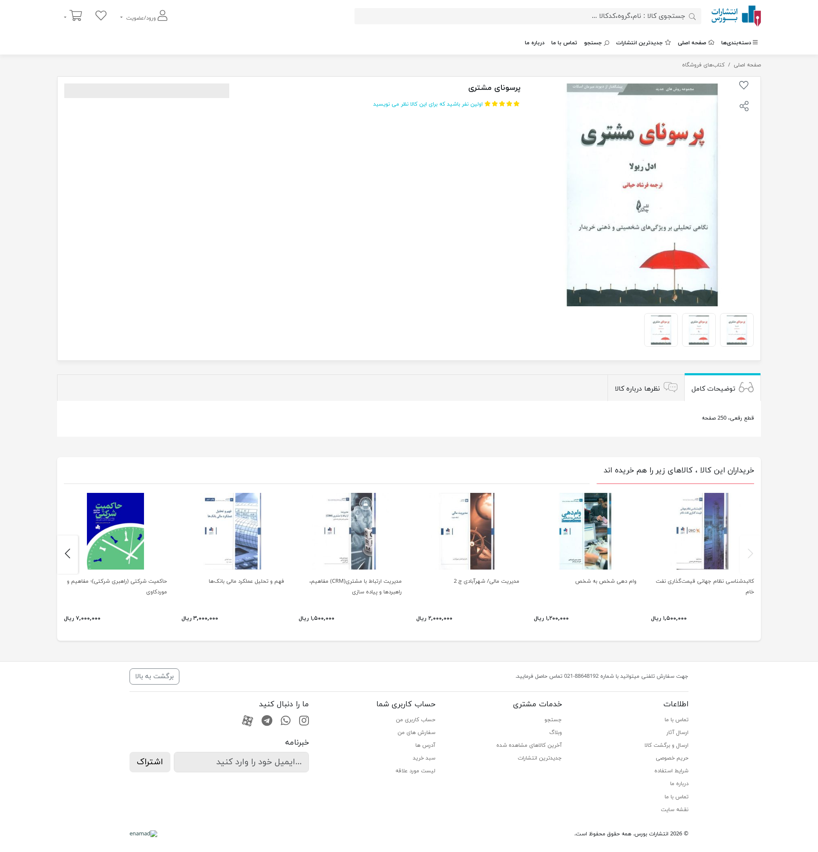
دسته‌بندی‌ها (736, 43)
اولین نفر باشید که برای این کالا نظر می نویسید (428, 104)
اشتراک (150, 762)
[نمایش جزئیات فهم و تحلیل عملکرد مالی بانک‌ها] (233, 531)
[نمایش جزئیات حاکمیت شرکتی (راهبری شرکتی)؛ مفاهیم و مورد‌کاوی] (115, 531)
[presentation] (750, 554)
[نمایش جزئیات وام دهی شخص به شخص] (585, 531)
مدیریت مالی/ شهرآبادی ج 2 (486, 581)
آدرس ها (425, 745)
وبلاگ (555, 733)
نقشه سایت (674, 810)
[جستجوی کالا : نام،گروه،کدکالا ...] (692, 16)
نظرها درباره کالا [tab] (637, 389)
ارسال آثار (677, 733)
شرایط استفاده (671, 771)
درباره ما (534, 43)
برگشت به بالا (154, 676)
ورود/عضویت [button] (141, 18)
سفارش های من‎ (416, 733)
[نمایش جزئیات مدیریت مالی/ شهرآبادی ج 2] (467, 531)
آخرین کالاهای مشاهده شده (529, 745)
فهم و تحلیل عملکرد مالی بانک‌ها (246, 581)
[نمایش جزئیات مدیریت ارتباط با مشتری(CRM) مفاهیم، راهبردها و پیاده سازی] (350, 531)
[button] (744, 107)
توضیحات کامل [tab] (713, 389)
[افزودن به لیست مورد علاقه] (744, 87)
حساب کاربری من (415, 720)
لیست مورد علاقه (415, 771)
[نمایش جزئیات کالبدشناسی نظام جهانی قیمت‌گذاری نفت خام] (702, 531)
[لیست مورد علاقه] (101, 16)
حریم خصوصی (672, 758)
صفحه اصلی (692, 43)
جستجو (593, 43)
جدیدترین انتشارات (639, 43)
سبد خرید (424, 758)
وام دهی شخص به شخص (606, 581)
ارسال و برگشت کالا (666, 745)
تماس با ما (564, 43)
